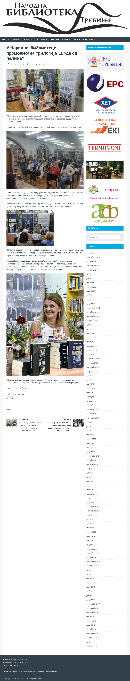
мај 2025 (90, 282)
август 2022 (91, 422)
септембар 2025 (93, 265)
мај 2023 (90, 384)
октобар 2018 (92, 608)
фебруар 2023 (92, 397)
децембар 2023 (93, 354)
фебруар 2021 (92, 494)
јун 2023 (89, 380)
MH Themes (37, 678)
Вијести (5, 39)
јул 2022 (89, 426)
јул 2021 (89, 473)
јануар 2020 (91, 545)
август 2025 (91, 270)
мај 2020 (90, 528)
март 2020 (90, 536)
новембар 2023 (93, 358)
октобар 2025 (92, 261)
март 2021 (90, 489)
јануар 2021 (91, 498)
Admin (31, 64)
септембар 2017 (93, 633)
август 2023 (91, 371)
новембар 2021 (93, 456)
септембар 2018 (93, 612)
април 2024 (91, 337)
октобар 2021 (92, 460)
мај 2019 (90, 578)
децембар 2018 (93, 599)
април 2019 (91, 582)
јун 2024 (89, 329)
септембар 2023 (93, 367)
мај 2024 (90, 333)
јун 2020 (89, 523)
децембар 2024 (93, 303)
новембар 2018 (93, 604)
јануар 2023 (91, 401)
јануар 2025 (91, 299)
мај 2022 (90, 434)
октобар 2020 (92, 506)
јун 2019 (89, 574)
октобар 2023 (92, 363)
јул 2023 (89, 375)
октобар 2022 (92, 413)
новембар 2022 (93, 409)
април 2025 (91, 287)
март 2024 (90, 342)
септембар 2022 (93, 418)
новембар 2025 (93, 257)
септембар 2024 (93, 316)
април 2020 (91, 532)
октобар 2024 (92, 312)
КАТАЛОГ (16, 39)
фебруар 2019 (92, 591)
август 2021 (91, 468)
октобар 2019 (92, 557)
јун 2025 (89, 278)
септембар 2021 (93, 464)
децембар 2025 (93, 253)
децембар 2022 (93, 405)
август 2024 (91, 320)
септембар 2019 (93, 561)
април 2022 (91, 439)
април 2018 (91, 621)
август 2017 (91, 637)
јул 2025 (89, 274)
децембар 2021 (93, 451)
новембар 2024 (93, 308)
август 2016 (91, 646)
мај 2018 (90, 616)
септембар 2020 (93, 511)
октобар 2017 (92, 629)
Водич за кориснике (83, 39)
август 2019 (91, 566)
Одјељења (40, 39)
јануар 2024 (91, 350)
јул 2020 (89, 519)
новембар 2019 (93, 553)
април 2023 (91, 388)
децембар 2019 (93, 549)
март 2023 (90, 392)
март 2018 (90, 625)
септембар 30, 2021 (17, 64)
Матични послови (59, 39)
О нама (27, 39)
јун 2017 (89, 642)
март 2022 (90, 443)
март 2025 (90, 291)
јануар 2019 (91, 595)
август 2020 (91, 515)
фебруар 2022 (92, 447)
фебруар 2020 (92, 540)
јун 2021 (89, 477)
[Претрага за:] (105, 237)
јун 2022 (89, 430)
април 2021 (91, 485)
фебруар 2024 (92, 346)
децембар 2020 (93, 502)
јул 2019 (89, 570)
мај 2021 (90, 481)
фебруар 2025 (92, 295)
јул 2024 (89, 325)
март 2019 (90, 587)
